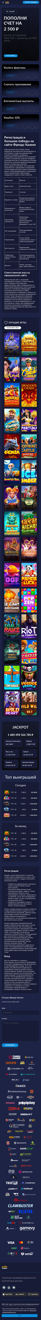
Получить (10, 55)
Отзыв (4, 1018)
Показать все (13, 327)
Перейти (10, 75)
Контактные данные (12, 1281)
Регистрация (31, 2)
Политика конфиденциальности (19, 1278)
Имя (3, 1008)
